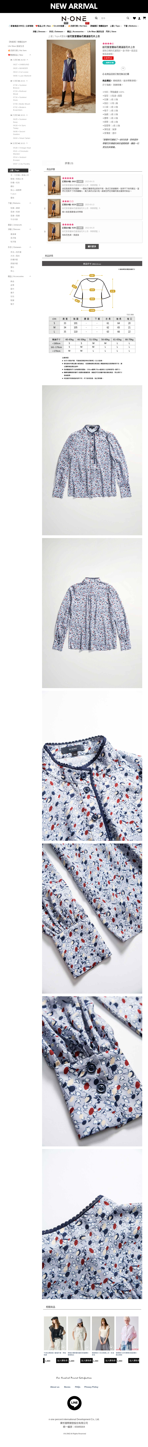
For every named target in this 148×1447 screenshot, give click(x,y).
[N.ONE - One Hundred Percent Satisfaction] (74, 18)
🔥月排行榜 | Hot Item (77, 26)
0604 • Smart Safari (21, 138)
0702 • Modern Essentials (19, 108)
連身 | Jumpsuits (15, 225)
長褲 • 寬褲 (15, 216)
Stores (67, 1387)
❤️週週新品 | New (15, 55)
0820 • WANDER (20, 68)
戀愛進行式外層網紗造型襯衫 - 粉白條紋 (127, 1354)
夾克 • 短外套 (16, 252)
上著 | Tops (115, 26)
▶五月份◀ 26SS (18, 143)
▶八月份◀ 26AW (18, 60)
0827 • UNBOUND (21, 65)
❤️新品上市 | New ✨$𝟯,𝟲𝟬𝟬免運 (49, 26)
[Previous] (51, 76)
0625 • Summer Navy (20, 120)
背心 (12, 271)
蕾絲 (63, 36)
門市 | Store (111, 31)
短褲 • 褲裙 (15, 208)
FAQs (77, 1387)
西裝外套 (14, 264)
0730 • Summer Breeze (20, 86)
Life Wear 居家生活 (16, 46)
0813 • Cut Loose (20, 72)
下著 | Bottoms (130, 26)
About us (54, 1387)
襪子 (12, 293)
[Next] (91, 76)
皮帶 (12, 285)
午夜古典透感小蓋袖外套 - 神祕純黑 (55, 1354)
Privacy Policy (91, 1387)
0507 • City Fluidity (21, 164)
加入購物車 (62, 1360)
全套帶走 (108, 58)
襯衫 (12, 186)
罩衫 (12, 267)
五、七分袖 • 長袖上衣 (20, 175)
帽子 (12, 304)
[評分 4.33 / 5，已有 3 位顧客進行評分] (120, 43)
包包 (12, 297)
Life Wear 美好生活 (95, 31)
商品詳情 (51, 163)
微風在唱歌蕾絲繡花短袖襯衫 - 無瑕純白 (78, 1354)
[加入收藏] (123, 68)
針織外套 (14, 260)
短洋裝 (13, 242)
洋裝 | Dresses (39, 31)
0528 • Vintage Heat (22, 148)
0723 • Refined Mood (19, 92)
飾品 (12, 282)
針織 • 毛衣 (15, 183)
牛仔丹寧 (14, 220)
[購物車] (144, 18)
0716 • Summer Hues (20, 98)
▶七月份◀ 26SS (18, 81)
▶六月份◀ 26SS (18, 115)
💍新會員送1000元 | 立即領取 (20, 26)
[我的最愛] (134, 18)
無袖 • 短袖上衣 (17, 179)
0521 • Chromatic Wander (20, 152)
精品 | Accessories (75, 31)
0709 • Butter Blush (21, 104)
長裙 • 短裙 (15, 212)
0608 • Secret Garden (19, 133)
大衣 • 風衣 (15, 256)
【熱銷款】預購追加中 (98, 26)
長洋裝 (13, 238)
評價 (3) (69, 163)
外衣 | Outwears (56, 31)
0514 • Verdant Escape (19, 158)
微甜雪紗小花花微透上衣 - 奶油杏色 (103, 1354)
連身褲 (13, 234)
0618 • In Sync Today (19, 127)
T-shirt (13, 194)
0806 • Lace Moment (22, 76)
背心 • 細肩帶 (16, 190)
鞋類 (12, 300)
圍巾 (12, 289)
